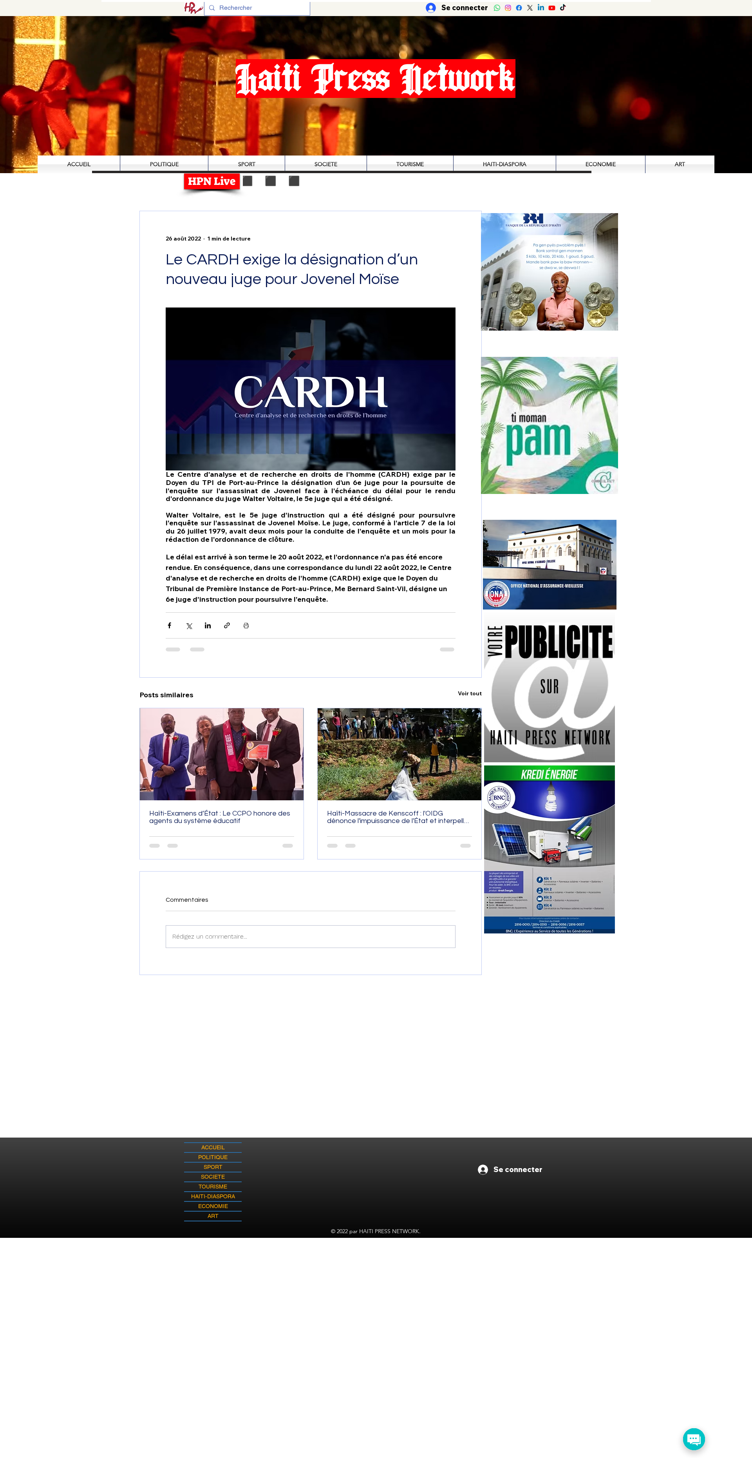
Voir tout (470, 693)
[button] (549, 425)
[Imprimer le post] (246, 625)
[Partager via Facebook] (169, 625)
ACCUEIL (213, 1147)
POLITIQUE (213, 1157)
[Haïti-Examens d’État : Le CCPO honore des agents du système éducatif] (222, 754)
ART (213, 1216)
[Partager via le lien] (227, 625)
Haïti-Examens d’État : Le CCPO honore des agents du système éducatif (219, 817)
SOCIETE (213, 1177)
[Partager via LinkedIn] (208, 625)
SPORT (213, 1167)
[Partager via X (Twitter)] (188, 625)
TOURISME (213, 1186)
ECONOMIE (213, 1206)
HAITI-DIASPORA (213, 1196)
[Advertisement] (376, 1293)
